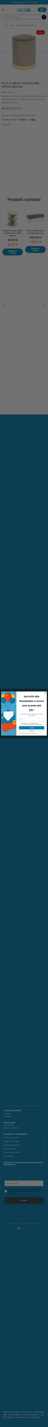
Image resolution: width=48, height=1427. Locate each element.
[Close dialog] (45, 693)
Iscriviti (31, 728)
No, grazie (31, 730)
